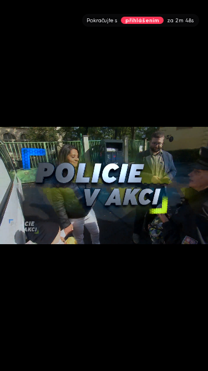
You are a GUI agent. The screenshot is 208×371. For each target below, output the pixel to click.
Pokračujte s (140, 20)
